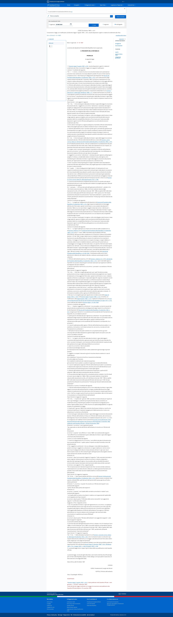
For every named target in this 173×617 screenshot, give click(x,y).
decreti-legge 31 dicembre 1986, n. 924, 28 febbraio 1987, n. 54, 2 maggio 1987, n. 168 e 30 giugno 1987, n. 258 (89, 545)
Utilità (68, 611)
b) (79, 230)
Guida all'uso (49, 605)
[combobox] (80, 15)
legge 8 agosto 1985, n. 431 (84, 299)
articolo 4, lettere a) (95, 259)
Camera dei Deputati (91, 603)
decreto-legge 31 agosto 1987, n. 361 (78, 66)
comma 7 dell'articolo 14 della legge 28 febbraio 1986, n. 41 (89, 91)
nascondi (51, 39)
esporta (116, 52)
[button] (71, 24)
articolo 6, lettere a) (73, 230)
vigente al (52, 24)
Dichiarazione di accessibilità (79, 615)
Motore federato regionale (72, 607)
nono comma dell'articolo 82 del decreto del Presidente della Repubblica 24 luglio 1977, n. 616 (89, 299)
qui (71, 11)
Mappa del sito (66, 615)
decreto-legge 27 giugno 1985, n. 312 (90, 297)
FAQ (72, 615)
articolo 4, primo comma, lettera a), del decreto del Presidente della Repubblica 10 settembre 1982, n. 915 (89, 141)
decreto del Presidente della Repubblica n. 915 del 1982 (87, 252)
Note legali (60, 615)
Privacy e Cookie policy (52, 615)
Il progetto (49, 603)
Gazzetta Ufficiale (70, 605)
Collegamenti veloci (50, 607)
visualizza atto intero (121, 35)
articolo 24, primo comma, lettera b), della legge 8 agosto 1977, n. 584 (89, 178)
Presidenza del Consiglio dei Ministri (94, 602)
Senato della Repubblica (91, 605)
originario (106, 24)
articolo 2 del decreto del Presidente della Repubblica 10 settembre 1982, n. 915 (89, 477)
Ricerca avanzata (120, 17)
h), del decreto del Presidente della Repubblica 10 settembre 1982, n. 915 (89, 260)
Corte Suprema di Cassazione (112, 602)
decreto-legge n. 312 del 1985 (90, 302)
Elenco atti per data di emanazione (73, 603)
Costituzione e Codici (71, 602)
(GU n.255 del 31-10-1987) (54, 35)
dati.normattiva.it (90, 615)
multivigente (119, 24)
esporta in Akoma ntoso (118, 54)
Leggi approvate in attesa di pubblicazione (75, 609)
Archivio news (49, 602)
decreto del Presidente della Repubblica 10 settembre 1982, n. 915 (88, 76)
